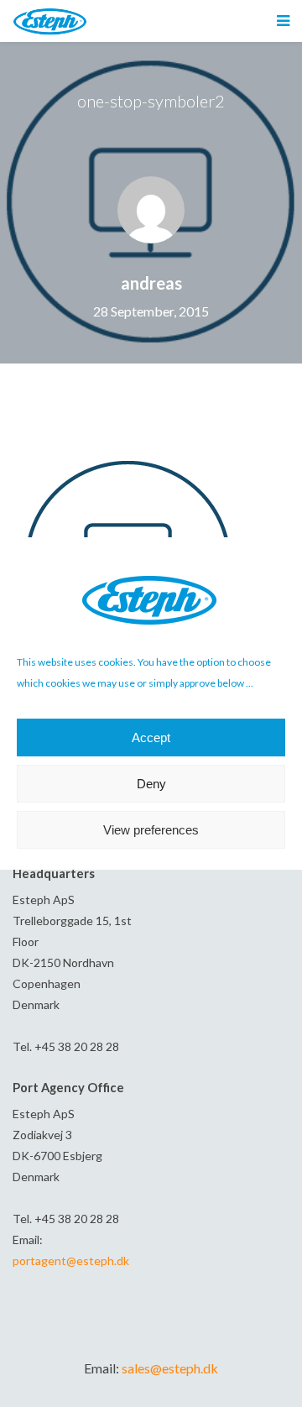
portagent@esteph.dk (71, 1260)
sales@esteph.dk (170, 1368)
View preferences (151, 830)
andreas (151, 283)
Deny (151, 784)
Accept (151, 737)
